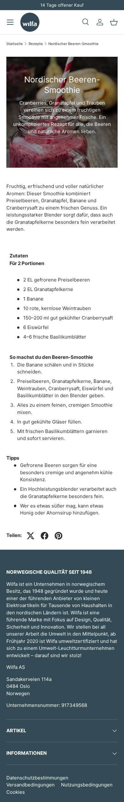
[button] (114, 22)
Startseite (14, 44)
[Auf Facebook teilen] (45, 536)
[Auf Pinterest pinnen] (58, 536)
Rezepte (36, 44)
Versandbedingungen (30, 785)
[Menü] (10, 22)
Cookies (15, 792)
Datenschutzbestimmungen (37, 778)
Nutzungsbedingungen (87, 785)
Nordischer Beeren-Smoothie (73, 44)
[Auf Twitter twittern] (31, 536)
